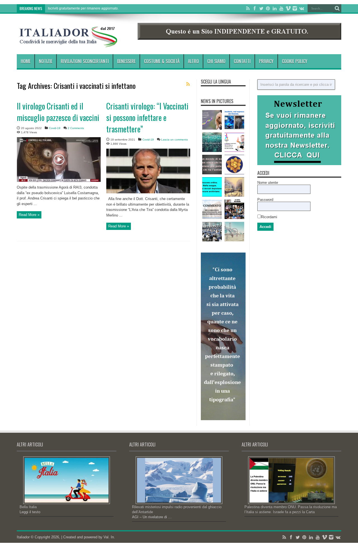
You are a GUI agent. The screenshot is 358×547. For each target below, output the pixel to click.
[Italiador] (68, 43)
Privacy (266, 61)
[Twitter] (261, 8)
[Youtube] (281, 8)
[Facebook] (254, 8)
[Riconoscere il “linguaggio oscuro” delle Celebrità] (234, 209)
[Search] (337, 8)
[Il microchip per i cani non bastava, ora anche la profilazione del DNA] (212, 120)
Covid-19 (54, 128)
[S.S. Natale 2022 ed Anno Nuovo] (234, 187)
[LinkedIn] (274, 8)
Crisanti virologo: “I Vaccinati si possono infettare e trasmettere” (147, 117)
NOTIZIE (45, 61)
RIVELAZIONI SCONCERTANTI (85, 61)
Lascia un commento (174, 139)
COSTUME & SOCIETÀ (162, 61)
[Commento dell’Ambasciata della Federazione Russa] (212, 209)
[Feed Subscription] (188, 84)
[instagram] (295, 8)
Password (265, 200)
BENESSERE (126, 61)
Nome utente (267, 182)
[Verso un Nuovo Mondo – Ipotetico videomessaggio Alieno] (234, 231)
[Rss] (248, 8)
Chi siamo (216, 61)
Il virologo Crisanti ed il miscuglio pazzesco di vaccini (58, 111)
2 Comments (76, 128)
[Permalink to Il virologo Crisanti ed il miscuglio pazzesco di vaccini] (59, 181)
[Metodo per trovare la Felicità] (212, 142)
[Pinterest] (268, 8)
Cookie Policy (294, 61)
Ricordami (269, 217)
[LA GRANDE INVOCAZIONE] (234, 164)
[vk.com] (301, 8)
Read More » (29, 215)
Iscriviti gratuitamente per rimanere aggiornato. (83, 8)
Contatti (242, 61)
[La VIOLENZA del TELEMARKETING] (212, 231)
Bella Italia (28, 507)
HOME (25, 61)
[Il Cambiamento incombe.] (212, 187)
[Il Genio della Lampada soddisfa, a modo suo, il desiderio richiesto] (234, 120)
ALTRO (193, 61)
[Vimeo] (288, 8)
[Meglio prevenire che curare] (212, 164)
